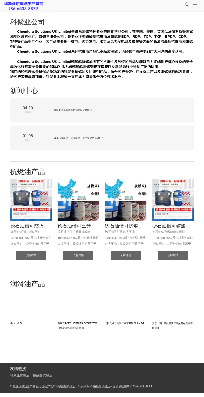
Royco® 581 (17, 323)
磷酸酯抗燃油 (42, 375)
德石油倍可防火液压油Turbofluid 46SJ (31, 226)
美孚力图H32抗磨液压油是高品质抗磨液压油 (172, 325)
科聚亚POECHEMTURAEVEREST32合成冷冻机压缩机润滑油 (77, 325)
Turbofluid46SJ (142, 386)
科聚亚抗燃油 (19, 375)
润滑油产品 (27, 284)
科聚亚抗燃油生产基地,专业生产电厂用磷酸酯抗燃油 (42, 386)
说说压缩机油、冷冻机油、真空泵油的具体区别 (79, 138)
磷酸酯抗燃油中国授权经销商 (111, 386)
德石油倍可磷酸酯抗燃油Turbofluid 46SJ (173, 226)
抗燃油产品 (27, 172)
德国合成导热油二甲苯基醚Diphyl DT (124, 323)
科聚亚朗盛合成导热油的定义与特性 (73, 110)
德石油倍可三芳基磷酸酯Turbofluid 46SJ (78, 226)
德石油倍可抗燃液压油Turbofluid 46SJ (125, 226)
